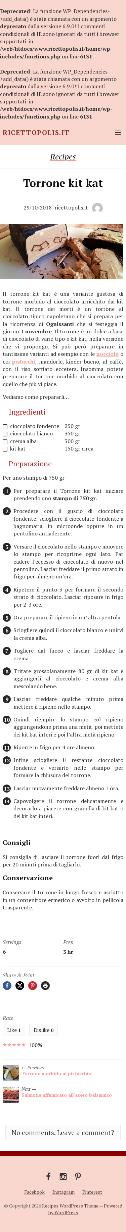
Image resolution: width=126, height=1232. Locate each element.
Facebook (34, 1192)
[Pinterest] (32, 985)
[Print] (45, 985)
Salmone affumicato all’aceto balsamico (67, 1095)
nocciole (107, 354)
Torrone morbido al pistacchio (56, 1073)
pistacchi (23, 361)
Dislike (43, 1030)
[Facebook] (7, 985)
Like (14, 1030)
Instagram (63, 1192)
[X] (19, 985)
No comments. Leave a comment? (63, 1132)
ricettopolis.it (71, 207)
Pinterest (92, 1192)
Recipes (63, 156)
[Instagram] (63, 1176)
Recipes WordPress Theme (70, 1205)
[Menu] (116, 132)
